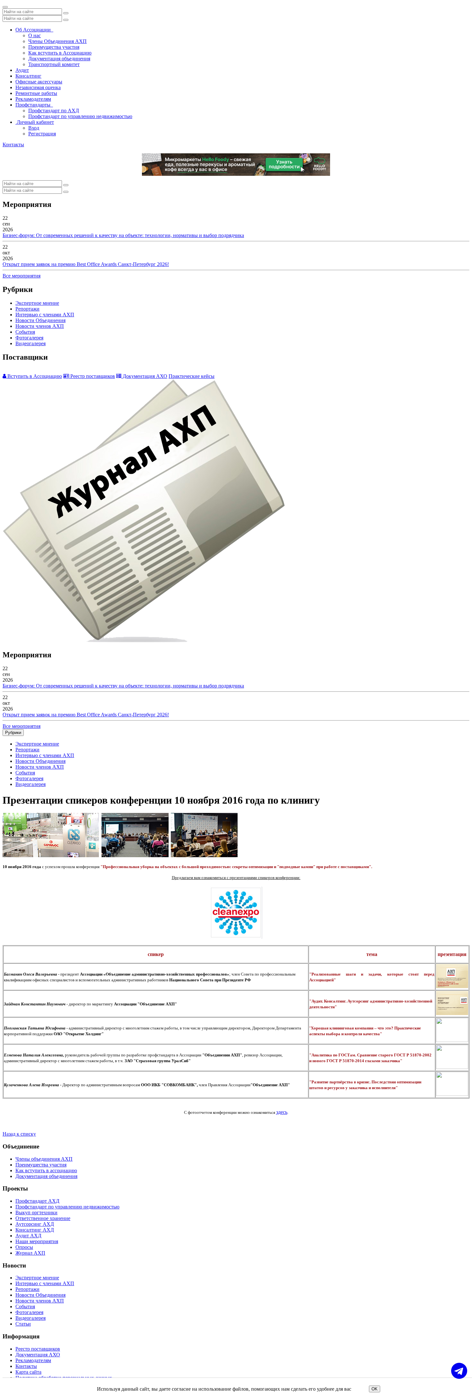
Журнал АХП (30, 1253)
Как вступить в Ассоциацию (60, 52)
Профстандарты (34, 104)
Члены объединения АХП (44, 1159)
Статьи (23, 1324)
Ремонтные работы (36, 93)
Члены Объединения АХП (57, 41)
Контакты (13, 144)
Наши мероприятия (36, 1241)
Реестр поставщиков (92, 376)
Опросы (24, 1247)
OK (374, 1389)
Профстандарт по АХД (53, 110)
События (25, 332)
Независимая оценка (38, 87)
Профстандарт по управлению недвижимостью (80, 116)
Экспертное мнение (37, 303)
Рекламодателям (33, 99)
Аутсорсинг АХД (34, 1224)
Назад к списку (19, 1134)
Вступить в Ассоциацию (34, 376)
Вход (33, 128)
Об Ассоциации (34, 29)
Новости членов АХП (39, 326)
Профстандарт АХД (37, 1201)
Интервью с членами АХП (44, 314)
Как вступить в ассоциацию (46, 1170)
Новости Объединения (40, 320)
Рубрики (13, 732)
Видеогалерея (30, 343)
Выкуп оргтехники (36, 1212)
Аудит (22, 70)
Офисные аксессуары (38, 81)
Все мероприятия (21, 275)
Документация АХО (144, 376)
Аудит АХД (28, 1235)
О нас (34, 35)
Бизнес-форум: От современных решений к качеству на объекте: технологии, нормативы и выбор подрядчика (123, 235)
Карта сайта (28, 1372)
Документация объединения (59, 58)
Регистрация (42, 133)
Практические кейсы (191, 376)
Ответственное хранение (42, 1218)
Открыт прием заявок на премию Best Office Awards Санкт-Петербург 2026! (86, 264)
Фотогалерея (29, 337)
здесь (281, 1112)
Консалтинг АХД (34, 1230)
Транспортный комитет (54, 64)
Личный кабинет (34, 122)
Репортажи (27, 309)
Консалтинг (28, 76)
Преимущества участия (53, 47)
